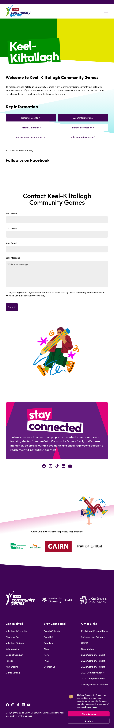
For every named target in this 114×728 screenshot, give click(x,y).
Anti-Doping (12, 666)
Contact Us (49, 666)
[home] (18, 11)
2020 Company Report (93, 678)
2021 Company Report (92, 672)
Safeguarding (12, 648)
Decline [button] (89, 721)
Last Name (11, 228)
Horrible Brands (24, 716)
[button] (105, 11)
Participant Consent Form (94, 631)
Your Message (13, 257)
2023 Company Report (93, 660)
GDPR (84, 642)
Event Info (49, 637)
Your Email (11, 242)
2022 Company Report (93, 666)
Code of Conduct (14, 654)
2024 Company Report (93, 654)
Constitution (87, 648)
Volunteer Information (17, 631)
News (46, 654)
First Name (11, 213)
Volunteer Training (15, 642)
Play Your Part (13, 637)
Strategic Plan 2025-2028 (94, 684)
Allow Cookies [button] (89, 714)
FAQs (46, 660)
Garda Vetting (13, 672)
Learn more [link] (91, 707)
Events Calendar (52, 631)
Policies (9, 660)
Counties (48, 642)
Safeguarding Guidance (93, 637)
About (47, 648)
